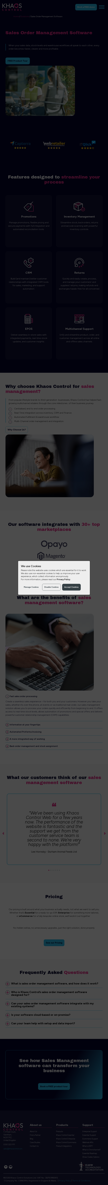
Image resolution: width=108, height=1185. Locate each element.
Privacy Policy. (64, 579)
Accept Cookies (71, 587)
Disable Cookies (51, 587)
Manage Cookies (31, 587)
